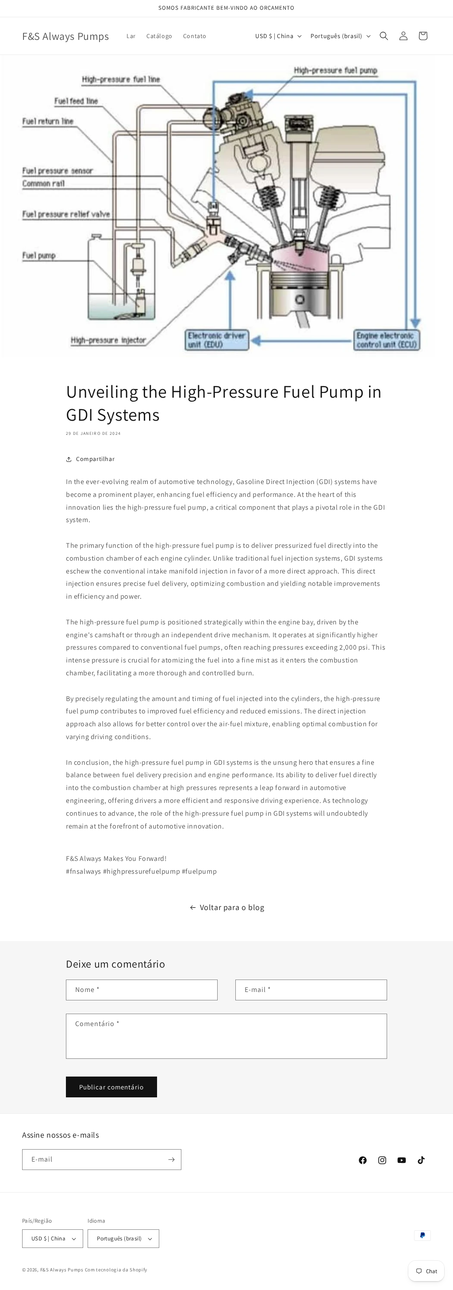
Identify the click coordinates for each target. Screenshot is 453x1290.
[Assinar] (171, 1159)
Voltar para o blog (232, 907)
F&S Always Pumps (62, 1270)
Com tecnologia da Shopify (116, 1270)
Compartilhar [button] (95, 459)
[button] (384, 36)
